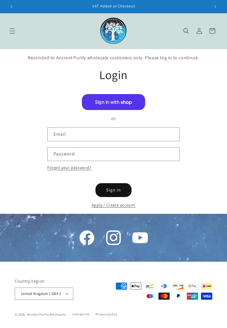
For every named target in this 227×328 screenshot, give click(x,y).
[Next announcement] (215, 6)
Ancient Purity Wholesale (46, 314)
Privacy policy (106, 314)
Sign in (113, 190)
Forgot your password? (69, 167)
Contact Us (81, 314)
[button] (12, 30)
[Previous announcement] (11, 6)
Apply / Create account (113, 205)
